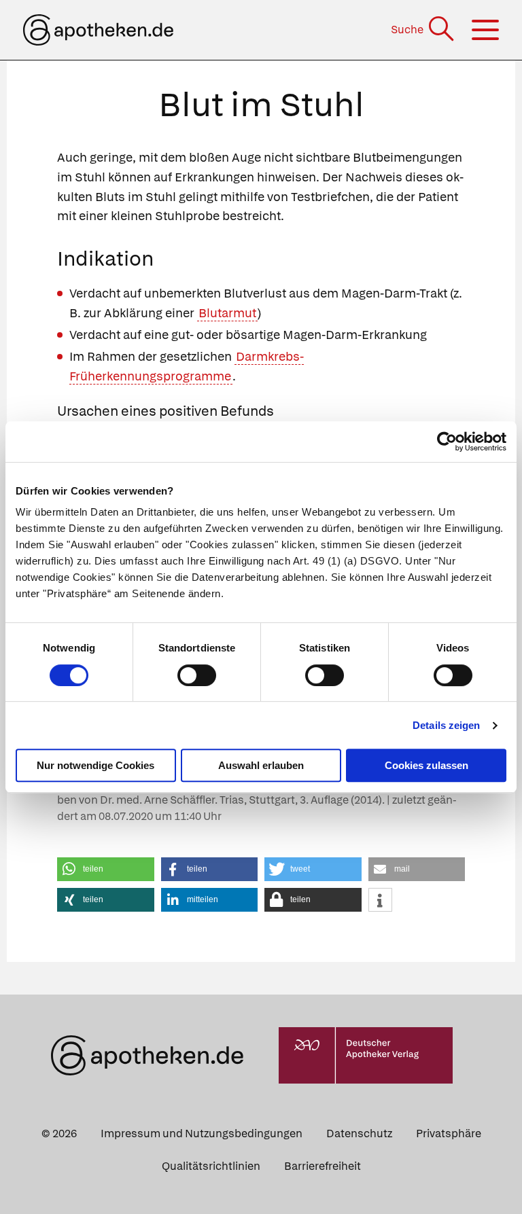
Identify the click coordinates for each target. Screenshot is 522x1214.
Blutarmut (227, 313)
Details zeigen (446, 725)
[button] (105, 869)
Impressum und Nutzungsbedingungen (201, 1133)
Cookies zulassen (426, 765)
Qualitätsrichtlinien (211, 1166)
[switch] (196, 675)
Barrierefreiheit (322, 1166)
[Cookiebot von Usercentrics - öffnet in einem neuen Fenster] (446, 441)
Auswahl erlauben (261, 765)
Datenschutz (359, 1133)
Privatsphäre (448, 1133)
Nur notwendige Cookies (95, 765)
